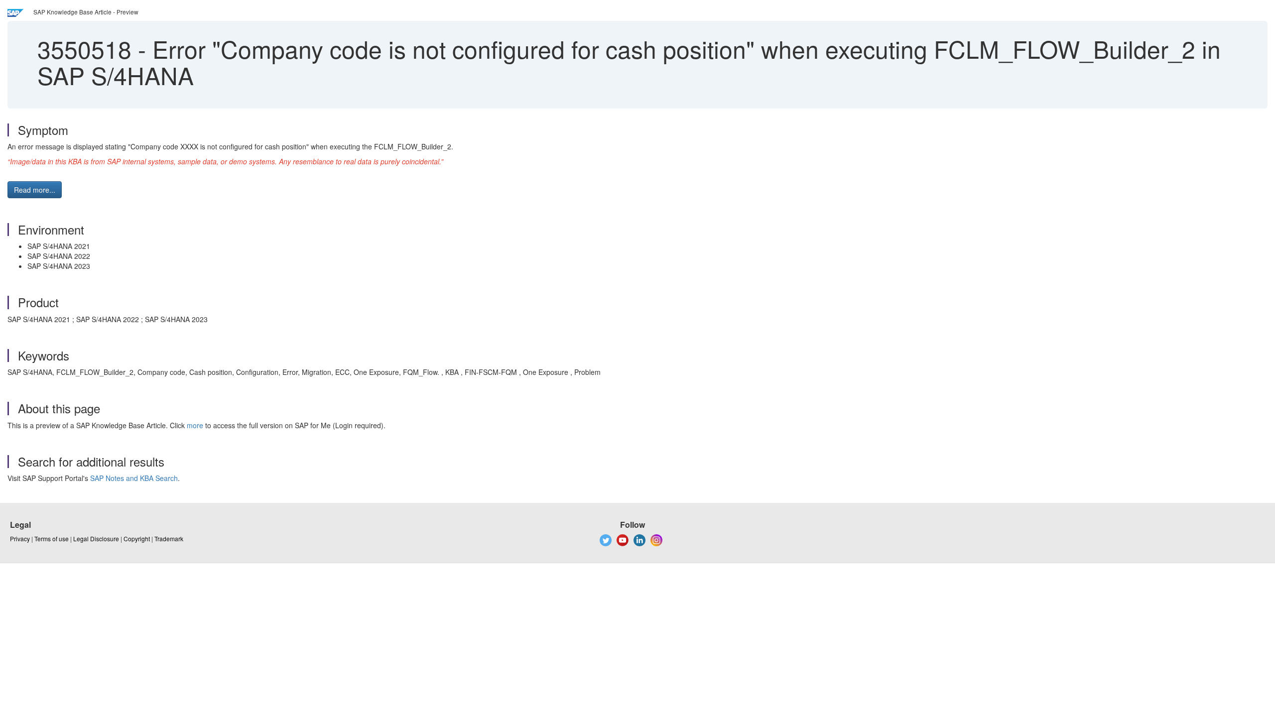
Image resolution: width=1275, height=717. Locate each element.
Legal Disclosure (96, 538)
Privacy (20, 538)
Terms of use (51, 538)
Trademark (168, 538)
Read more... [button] (34, 190)
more (195, 425)
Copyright (137, 538)
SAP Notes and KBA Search (134, 478)
